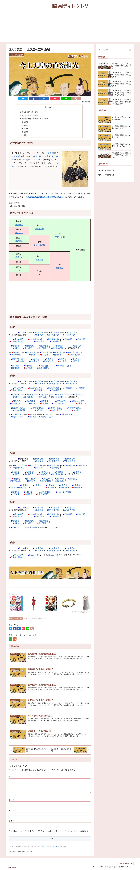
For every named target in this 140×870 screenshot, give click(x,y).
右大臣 (47, 156)
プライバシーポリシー (125, 863)
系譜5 (26, 135)
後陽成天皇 (16, 355)
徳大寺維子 (43, 348)
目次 (47, 107)
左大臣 (38, 160)
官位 (24, 160)
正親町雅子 (48, 361)
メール (13, 810)
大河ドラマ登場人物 (106, 175)
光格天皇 (35, 359)
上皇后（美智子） (44, 368)
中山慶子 (62, 361)
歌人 (41, 156)
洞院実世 (38, 341)
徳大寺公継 (38, 332)
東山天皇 (57, 352)
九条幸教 (24, 485)
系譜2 (26, 125)
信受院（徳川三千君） (19, 487)
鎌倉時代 (17, 156)
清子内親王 (30, 479)
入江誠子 (40, 410)
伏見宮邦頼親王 (18, 408)
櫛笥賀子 (57, 355)
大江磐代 (21, 361)
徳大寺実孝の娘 (35, 339)
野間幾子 (76, 487)
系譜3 (26, 128)
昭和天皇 (28, 366)
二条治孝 (50, 485)
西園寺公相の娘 (17, 341)
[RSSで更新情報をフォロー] (15, 639)
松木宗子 (44, 355)
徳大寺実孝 (19, 339)
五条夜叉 (39, 335)
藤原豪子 (60, 268)
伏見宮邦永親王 (59, 403)
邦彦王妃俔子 (17, 417)
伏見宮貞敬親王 (37, 408)
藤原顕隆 (19, 241)
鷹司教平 (47, 479)
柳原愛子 (75, 361)
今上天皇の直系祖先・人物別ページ (36, 618)
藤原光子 (19, 233)
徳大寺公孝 (70, 332)
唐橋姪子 (63, 487)
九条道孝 (76, 485)
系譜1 (26, 122)
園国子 (32, 355)
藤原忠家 (19, 257)
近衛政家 (30, 346)
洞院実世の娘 (53, 339)
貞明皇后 (15, 368)
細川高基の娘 (57, 348)
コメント (13, 777)
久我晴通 (15, 527)
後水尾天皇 (30, 352)
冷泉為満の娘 (45, 481)
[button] (130, 50)
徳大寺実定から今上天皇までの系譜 (35, 119)
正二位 (31, 160)
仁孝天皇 (49, 359)
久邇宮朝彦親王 (74, 408)
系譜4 (26, 132)
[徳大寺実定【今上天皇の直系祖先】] (44, 98)
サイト (11, 821)
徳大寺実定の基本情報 (30, 112)
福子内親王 (61, 401)
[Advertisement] (70, 27)
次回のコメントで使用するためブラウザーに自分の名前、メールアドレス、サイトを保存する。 (50, 831)
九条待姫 (60, 481)
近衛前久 (77, 346)
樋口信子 (50, 487)
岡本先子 (80, 403)
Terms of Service (57, 846)
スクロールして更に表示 (80, 612)
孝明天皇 (62, 359)
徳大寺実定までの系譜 (30, 115)
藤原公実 (19, 225)
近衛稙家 (59, 346)
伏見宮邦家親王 (55, 408)
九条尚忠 (63, 485)
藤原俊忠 (39, 260)
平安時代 (49, 153)
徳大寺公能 (60, 237)
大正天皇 (15, 366)
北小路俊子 (29, 348)
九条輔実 (73, 479)
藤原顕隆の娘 (39, 245)
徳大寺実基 (54, 332)
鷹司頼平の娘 (53, 335)
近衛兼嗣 (68, 339)
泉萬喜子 (77, 410)
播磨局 (16, 348)
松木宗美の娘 (19, 410)
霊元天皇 (44, 352)
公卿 (35, 156)
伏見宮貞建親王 (77, 401)
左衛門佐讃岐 (74, 355)
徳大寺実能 (39, 229)
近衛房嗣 (15, 346)
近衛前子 (17, 352)
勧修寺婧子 (34, 361)
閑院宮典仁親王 (18, 359)
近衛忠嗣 (81, 339)
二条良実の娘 (69, 335)
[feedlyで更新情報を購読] (10, 639)
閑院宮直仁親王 (73, 352)
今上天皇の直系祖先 (16, 618)
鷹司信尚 (31, 481)
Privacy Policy (45, 846)
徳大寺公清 (33, 555)
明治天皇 (75, 359)
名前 (12, 800)
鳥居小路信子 (56, 410)
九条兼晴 (60, 479)
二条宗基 (37, 485)
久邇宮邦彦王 (17, 414)
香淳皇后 (28, 368)
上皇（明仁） (45, 366)
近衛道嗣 (55, 341)
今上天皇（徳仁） (64, 366)
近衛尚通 (44, 346)
